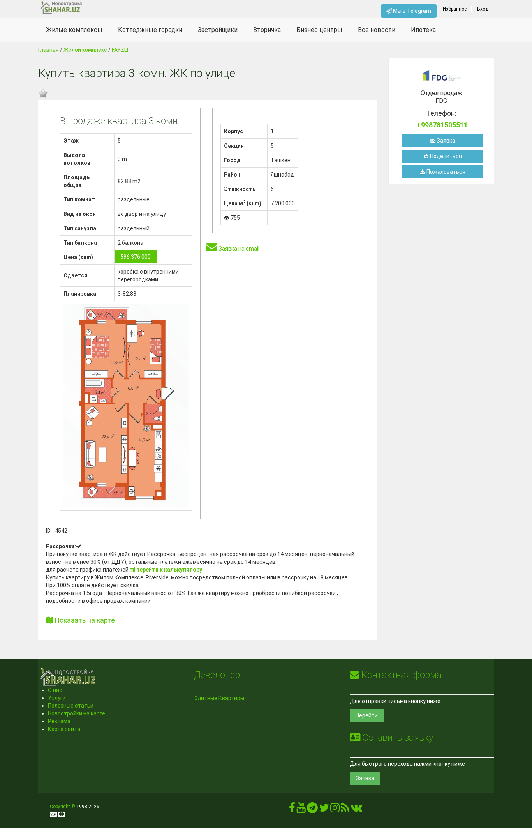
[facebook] (292, 810)
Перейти (367, 715)
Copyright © (62, 806)
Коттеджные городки (150, 30)
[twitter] (324, 810)
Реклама (59, 721)
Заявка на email (238, 248)
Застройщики (218, 30)
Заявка (445, 141)
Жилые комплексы (74, 30)
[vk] (356, 810)
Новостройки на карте (76, 713)
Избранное (455, 9)
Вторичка (267, 30)
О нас (55, 690)
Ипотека (423, 30)
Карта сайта (64, 729)
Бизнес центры (319, 30)
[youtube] (301, 810)
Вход (482, 9)
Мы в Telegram (411, 11)
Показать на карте (84, 620)
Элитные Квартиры (219, 698)
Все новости (376, 30)
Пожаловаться (445, 172)
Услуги (57, 698)
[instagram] (335, 810)
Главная (48, 50)
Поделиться (445, 156)
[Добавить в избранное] (43, 93)
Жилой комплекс (85, 50)
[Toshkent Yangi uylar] (95, 8)
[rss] (345, 810)
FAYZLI (120, 50)
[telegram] (312, 810)
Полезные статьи (70, 706)
